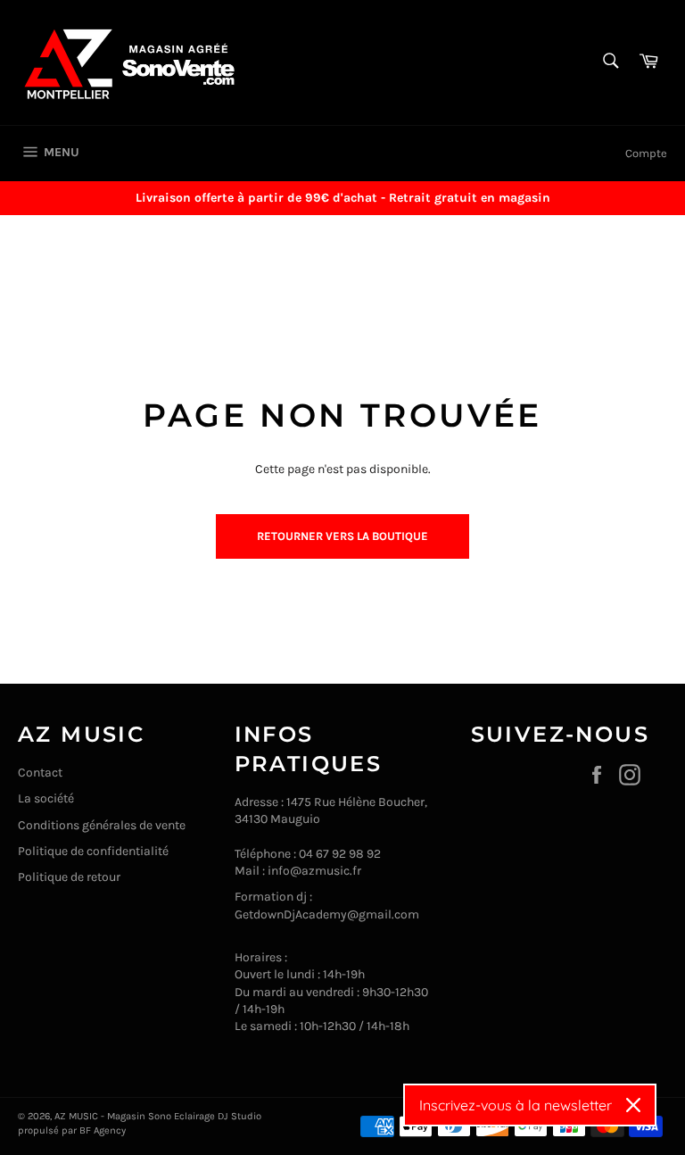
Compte (646, 153)
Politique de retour (69, 877)
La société (46, 798)
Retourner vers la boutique (342, 536)
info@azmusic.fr (314, 870)
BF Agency (102, 1130)
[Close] (633, 1105)
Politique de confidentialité (93, 851)
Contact (40, 772)
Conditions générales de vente (102, 825)
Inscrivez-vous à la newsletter (515, 1105)
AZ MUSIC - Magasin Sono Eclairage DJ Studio (157, 1116)
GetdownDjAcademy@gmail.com (327, 914)
